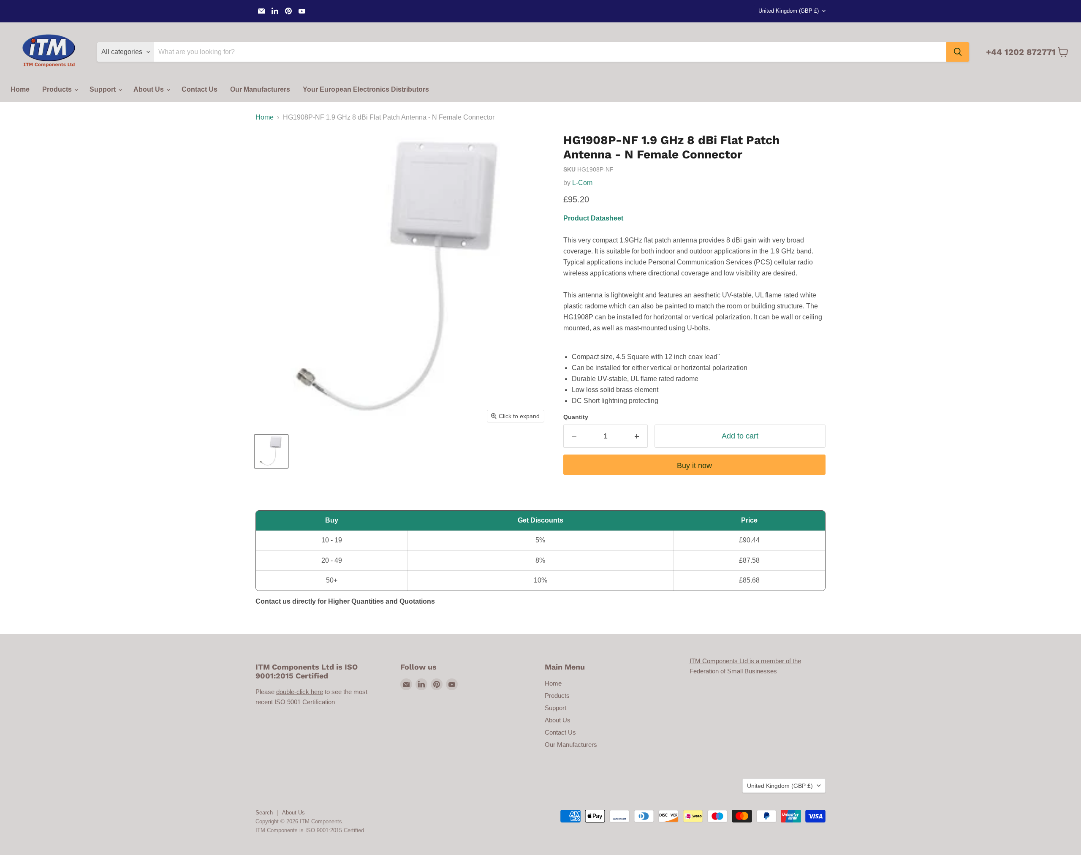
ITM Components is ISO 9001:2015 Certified (309, 830)
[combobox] (550, 52)
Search (264, 812)
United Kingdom (788, 11)
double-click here (299, 691)
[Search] (957, 52)
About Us (149, 89)
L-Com (582, 182)
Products (57, 89)
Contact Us (199, 89)
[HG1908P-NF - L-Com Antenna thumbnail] (271, 451)
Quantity (575, 417)
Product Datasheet (593, 218)
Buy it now (694, 465)
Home (20, 89)
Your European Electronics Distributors (366, 89)
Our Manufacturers (260, 89)
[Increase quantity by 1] (637, 436)
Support (103, 89)
